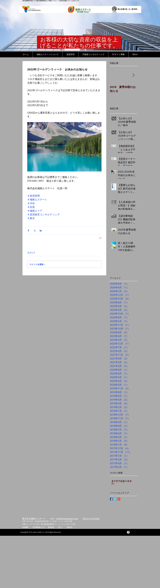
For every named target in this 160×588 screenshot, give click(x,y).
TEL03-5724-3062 (91, 518)
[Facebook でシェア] (28, 230)
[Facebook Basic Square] (111, 499)
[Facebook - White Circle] (128, 532)
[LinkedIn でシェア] (41, 230)
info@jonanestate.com (67, 518)
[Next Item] (133, 75)
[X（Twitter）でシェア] (34, 230)
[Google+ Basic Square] (118, 499)
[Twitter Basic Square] (115, 499)
